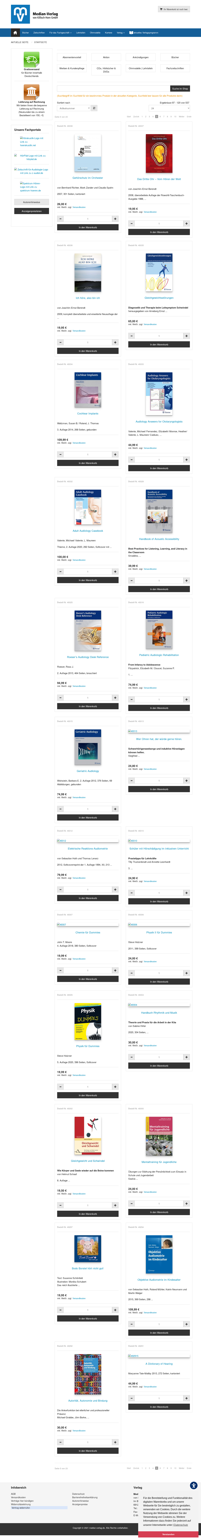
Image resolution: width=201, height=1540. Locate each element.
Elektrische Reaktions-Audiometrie (88, 848)
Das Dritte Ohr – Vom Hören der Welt (159, 179)
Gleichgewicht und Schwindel (88, 1161)
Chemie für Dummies (88, 932)
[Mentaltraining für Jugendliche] (159, 1136)
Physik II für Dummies (159, 932)
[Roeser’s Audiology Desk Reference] (88, 631)
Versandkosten (79, 207)
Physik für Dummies (87, 1046)
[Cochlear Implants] (88, 389)
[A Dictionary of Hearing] (159, 1355)
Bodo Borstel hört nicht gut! (88, 1268)
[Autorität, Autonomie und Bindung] (88, 1374)
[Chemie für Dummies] (88, 924)
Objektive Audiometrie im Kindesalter (159, 1279)
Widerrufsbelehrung (21, 1504)
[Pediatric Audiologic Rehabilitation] (159, 630)
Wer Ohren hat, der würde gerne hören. (159, 739)
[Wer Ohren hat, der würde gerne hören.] (159, 731)
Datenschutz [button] (181, 1525)
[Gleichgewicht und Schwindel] (88, 1136)
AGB (13, 1493)
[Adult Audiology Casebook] (88, 507)
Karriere (108, 32)
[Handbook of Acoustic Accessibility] (159, 511)
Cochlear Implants (87, 413)
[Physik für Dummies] (88, 1021)
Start (129, 116)
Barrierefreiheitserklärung (85, 1497)
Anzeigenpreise (80, 1504)
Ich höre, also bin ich (88, 298)
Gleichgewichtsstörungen (159, 298)
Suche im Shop (180, 88)
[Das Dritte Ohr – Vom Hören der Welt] (159, 153)
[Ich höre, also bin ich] (88, 272)
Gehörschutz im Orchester (88, 178)
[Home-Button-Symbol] (15, 32)
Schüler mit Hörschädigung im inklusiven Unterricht (159, 848)
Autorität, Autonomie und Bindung (87, 1400)
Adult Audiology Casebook (88, 531)
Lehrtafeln (80, 32)
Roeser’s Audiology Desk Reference (88, 657)
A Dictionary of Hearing (159, 1363)
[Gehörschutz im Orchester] (88, 153)
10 (175, 116)
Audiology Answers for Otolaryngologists (159, 421)
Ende (189, 116)
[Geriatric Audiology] (88, 747)
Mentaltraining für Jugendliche (159, 1162)
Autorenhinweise (31, 202)
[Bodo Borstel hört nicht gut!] (88, 1248)
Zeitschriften (39, 32)
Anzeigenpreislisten (32, 211)
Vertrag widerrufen (21, 1507)
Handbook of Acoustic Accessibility (159, 539)
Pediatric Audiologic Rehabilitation (159, 655)
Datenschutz (78, 1493)
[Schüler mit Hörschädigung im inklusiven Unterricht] (159, 840)
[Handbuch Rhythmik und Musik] (159, 1004)
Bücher (25, 32)
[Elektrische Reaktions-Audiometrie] (88, 840)
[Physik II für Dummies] (159, 924)
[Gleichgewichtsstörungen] (159, 272)
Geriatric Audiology (88, 771)
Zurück (136, 116)
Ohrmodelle (95, 32)
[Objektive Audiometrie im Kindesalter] (159, 1254)
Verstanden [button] (168, 1534)
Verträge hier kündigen (22, 1500)
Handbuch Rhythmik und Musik (159, 1012)
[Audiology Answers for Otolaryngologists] (159, 393)
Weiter (181, 116)
